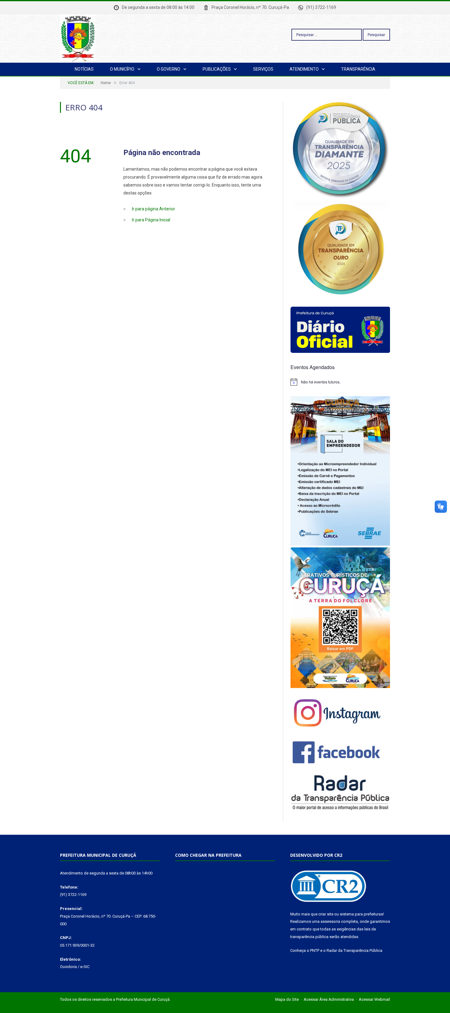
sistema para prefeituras (361, 914)
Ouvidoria (68, 966)
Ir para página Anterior (153, 208)
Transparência (358, 69)
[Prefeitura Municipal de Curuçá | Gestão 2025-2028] (77, 37)
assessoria (330, 921)
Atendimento (304, 69)
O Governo (168, 69)
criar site (325, 914)
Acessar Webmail (374, 999)
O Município (122, 69)
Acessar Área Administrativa (329, 999)
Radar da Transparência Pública (354, 950)
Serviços (263, 69)
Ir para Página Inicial (151, 219)
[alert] (340, 382)
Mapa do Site (287, 999)
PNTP (314, 950)
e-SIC (84, 966)
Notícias (84, 69)
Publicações (217, 69)
